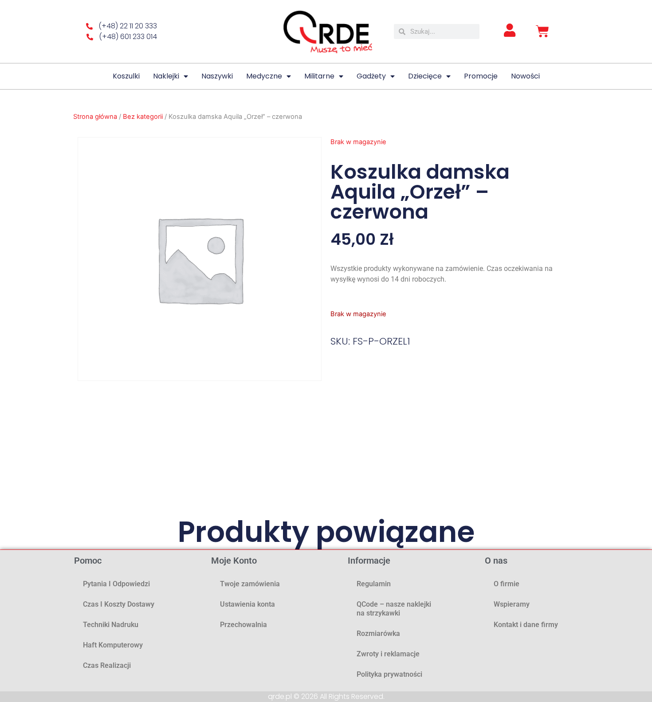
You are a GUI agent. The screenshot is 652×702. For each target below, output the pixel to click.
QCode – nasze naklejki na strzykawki (394, 608)
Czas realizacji (107, 665)
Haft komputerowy (113, 645)
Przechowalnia (243, 624)
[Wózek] (542, 31)
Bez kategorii (143, 117)
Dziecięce (425, 76)
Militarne (319, 76)
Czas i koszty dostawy (118, 604)
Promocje (481, 76)
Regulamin (374, 584)
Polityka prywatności (389, 674)
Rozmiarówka (378, 633)
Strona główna (95, 117)
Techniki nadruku (110, 624)
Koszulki (126, 76)
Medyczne (264, 76)
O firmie (506, 584)
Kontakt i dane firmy (526, 624)
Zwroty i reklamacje (388, 654)
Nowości (525, 76)
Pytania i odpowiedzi (116, 584)
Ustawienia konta (247, 604)
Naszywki (217, 76)
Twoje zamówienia (250, 584)
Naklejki (166, 76)
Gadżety (371, 76)
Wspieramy (512, 604)
